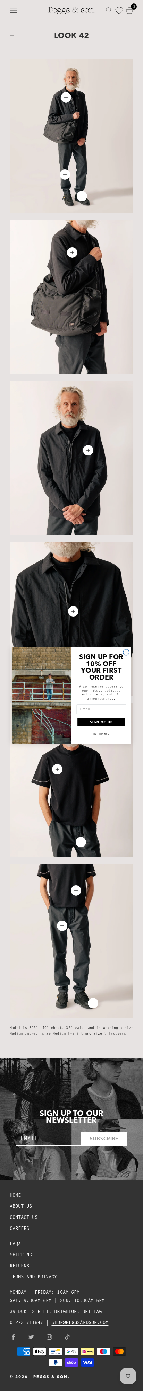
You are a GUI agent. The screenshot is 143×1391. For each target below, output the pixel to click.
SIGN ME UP (101, 722)
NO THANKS (101, 733)
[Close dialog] (126, 652)
